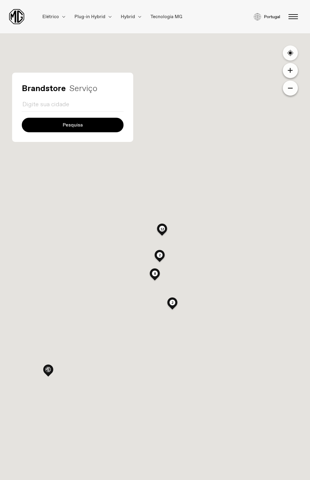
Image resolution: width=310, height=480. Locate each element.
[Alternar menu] (291, 17)
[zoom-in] (290, 70)
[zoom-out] (290, 88)
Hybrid (128, 17)
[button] (48, 370)
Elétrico (51, 17)
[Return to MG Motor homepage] (16, 16)
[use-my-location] (290, 53)
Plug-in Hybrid (90, 17)
